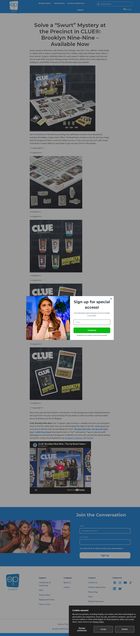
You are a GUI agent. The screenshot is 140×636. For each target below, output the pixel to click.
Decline (125, 629)
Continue (92, 330)
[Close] (111, 298)
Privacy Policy (98, 622)
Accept (103, 629)
